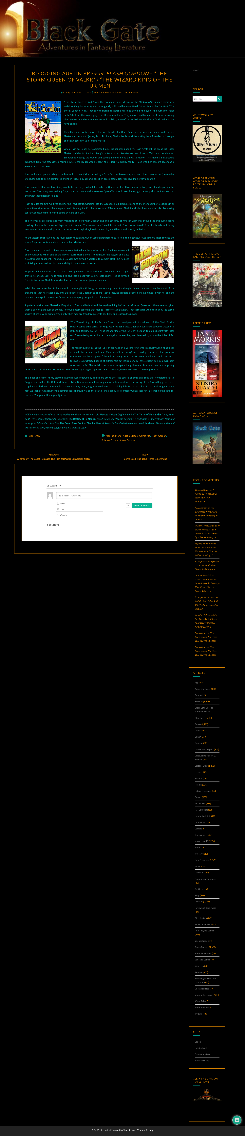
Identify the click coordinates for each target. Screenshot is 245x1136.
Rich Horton (201, 918)
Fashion (198, 778)
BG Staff (199, 701)
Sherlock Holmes (203, 953)
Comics (198, 730)
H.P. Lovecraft (201, 809)
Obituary (199, 872)
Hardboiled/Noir (203, 816)
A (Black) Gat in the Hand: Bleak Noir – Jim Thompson (207, 565)
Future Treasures (203, 790)
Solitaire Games (202, 959)
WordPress (129, 1130)
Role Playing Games (204, 930)
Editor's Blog (201, 765)
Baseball (199, 695)
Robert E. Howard (203, 924)
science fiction (110, 440)
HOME (196, 70)
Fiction (198, 784)
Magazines (200, 834)
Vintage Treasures (203, 994)
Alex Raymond (114, 435)
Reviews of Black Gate (205, 907)
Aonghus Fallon (202, 615)
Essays (198, 772)
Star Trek (199, 965)
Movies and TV (201, 841)
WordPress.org (202, 1060)
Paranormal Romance (205, 879)
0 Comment (131, 92)
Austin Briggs (130, 435)
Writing (198, 1013)
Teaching (199, 972)
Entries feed (201, 1048)
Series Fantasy (202, 947)
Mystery (198, 853)
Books (198, 724)
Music (197, 847)
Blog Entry (34, 435)
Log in (198, 1041)
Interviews (200, 822)
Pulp (197, 895)
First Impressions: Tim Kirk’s (206, 637)
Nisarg (149, 1130)
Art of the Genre (203, 688)
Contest (199, 743)
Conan (198, 736)
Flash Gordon (159, 435)
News (197, 866)
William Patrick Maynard (108, 92)
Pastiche (199, 889)
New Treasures (202, 860)
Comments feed (202, 1054)
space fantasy (127, 440)
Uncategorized (202, 988)
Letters (198, 828)
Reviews (199, 901)
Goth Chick (200, 803)
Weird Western (202, 1007)
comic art (144, 435)
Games (198, 797)
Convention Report (204, 749)
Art (196, 682)
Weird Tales (200, 1001)
